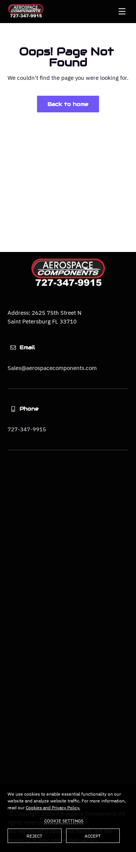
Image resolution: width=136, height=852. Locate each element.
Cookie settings (63, 821)
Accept (93, 836)
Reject (34, 836)
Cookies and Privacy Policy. (53, 807)
